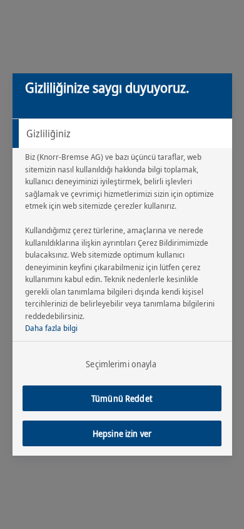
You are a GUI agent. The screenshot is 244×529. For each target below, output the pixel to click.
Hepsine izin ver (122, 433)
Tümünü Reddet (122, 398)
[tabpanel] (124, 246)
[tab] (122, 133)
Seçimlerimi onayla (121, 364)
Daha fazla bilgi (51, 327)
